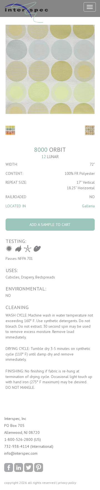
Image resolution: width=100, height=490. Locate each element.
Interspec (27, 13)
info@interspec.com (21, 453)
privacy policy (67, 483)
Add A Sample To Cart (50, 224)
